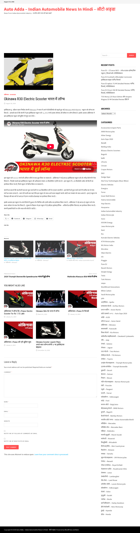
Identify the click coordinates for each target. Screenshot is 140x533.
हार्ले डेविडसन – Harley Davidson (112, 503)
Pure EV (104, 264)
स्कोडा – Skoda (106, 499)
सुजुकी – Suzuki (106, 495)
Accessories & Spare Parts (111, 128)
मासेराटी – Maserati (108, 438)
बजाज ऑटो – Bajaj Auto (109, 404)
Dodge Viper (105, 177)
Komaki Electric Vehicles (110, 237)
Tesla (103, 275)
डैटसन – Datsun (107, 374)
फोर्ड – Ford (105, 400)
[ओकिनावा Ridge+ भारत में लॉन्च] (81, 249)
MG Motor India (107, 245)
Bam (77, 530)
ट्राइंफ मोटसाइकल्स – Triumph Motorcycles (116, 363)
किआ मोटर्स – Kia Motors (110, 332)
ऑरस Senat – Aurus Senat (110, 321)
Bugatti (104, 154)
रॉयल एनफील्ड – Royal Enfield (111, 465)
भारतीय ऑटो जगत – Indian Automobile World (117, 419)
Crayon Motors (106, 169)
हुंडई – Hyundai (106, 510)
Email (6, 411)
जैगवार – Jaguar (107, 347)
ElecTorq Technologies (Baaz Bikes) (115, 181)
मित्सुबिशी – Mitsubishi (109, 442)
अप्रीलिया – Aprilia (107, 302)
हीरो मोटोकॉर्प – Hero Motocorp (112, 507)
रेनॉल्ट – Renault (107, 461)
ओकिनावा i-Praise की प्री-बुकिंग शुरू (17, 342)
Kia (102, 234)
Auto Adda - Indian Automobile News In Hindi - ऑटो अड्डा (36, 530)
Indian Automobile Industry (111, 211)
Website (7, 421)
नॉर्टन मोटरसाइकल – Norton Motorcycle (115, 381)
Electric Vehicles (107, 184)
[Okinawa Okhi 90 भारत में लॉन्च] (50, 249)
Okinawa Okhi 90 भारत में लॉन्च (43, 258)
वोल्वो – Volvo (105, 491)
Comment (8, 372)
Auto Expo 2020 (107, 139)
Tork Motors (106, 279)
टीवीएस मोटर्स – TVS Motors (111, 355)
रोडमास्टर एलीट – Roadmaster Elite (114, 469)
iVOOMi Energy (106, 222)
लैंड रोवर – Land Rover (109, 480)
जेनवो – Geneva (106, 344)
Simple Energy (106, 272)
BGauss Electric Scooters (110, 150)
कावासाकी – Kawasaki (109, 328)
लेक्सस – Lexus (106, 472)
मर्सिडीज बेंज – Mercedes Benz (112, 427)
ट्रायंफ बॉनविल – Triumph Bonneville (114, 366)
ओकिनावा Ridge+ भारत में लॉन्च (75, 258)
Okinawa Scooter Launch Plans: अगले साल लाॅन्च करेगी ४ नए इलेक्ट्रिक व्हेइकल (50, 344)
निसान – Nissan (106, 378)
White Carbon (106, 291)
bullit (103, 158)
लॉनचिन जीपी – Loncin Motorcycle (113, 484)
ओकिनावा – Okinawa (108, 325)
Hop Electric (105, 203)
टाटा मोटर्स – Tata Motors (110, 351)
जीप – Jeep (105, 340)
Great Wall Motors (108, 196)
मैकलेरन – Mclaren (107, 450)
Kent (103, 230)
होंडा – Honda (106, 514)
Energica (104, 188)
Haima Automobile (108, 200)
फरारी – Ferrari (106, 393)
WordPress (68, 530)
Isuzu (103, 219)
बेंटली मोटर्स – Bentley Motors (111, 416)
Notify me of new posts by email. (16, 441)
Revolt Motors (106, 268)
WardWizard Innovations (110, 287)
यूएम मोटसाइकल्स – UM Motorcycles (114, 457)
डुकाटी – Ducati (106, 370)
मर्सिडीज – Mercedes (108, 423)
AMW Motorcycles (108, 131)
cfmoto (104, 162)
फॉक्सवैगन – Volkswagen (110, 397)
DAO (102, 173)
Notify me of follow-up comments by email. (21, 433)
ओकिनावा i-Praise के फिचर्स (78, 311)
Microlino (104, 249)
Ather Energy (106, 135)
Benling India (106, 147)
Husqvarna (105, 207)
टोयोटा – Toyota (107, 359)
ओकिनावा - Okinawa (10, 94)
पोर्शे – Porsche (106, 385)
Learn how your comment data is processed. (51, 454)
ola (102, 256)
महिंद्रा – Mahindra (107, 431)
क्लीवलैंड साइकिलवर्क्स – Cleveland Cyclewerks (117, 336)
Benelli (103, 143)
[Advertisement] (70, 33)
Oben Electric (106, 253)
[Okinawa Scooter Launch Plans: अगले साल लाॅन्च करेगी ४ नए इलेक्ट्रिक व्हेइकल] (18, 249)
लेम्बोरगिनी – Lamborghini (110, 476)
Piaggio (104, 260)
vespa (103, 283)
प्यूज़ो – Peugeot (107, 389)
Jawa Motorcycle (107, 226)
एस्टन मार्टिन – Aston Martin (111, 309)
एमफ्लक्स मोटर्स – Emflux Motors (112, 306)
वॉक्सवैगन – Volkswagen (109, 488)
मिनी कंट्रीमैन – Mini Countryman (113, 446)
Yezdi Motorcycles (108, 294)
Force (103, 192)
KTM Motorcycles (108, 241)
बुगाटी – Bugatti (106, 412)
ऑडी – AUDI (105, 317)
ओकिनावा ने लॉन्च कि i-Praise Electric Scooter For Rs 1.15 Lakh (18, 312)
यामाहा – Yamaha (107, 453)
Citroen (104, 165)
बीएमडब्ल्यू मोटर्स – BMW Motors (112, 408)
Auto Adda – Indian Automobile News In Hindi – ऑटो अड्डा (59, 9)
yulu (102, 298)
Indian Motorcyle (107, 215)
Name (6, 402)
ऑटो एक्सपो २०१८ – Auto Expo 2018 (114, 313)
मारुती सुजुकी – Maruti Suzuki (111, 435)
